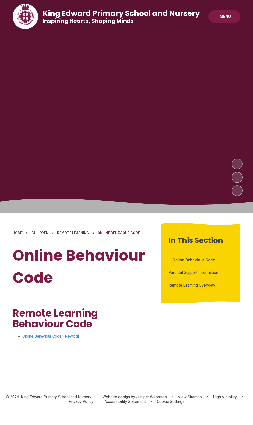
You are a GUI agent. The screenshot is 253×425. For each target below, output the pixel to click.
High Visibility (225, 397)
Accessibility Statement (125, 401)
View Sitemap (190, 397)
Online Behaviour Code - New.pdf (50, 336)
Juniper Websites (151, 397)
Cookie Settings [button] (171, 401)
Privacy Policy (81, 401)
